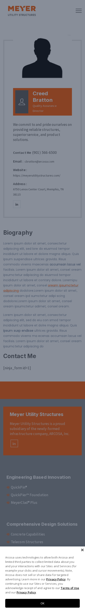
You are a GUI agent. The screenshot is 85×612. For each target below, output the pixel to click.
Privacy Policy (56, 579)
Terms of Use (70, 588)
